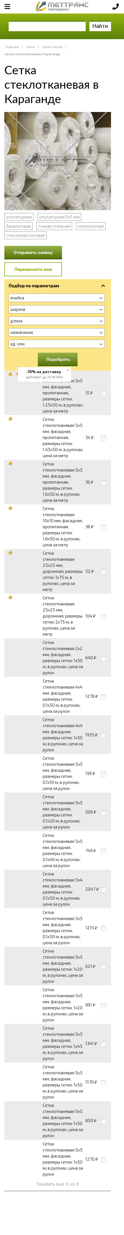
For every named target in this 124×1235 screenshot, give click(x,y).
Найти (100, 25)
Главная (12, 47)
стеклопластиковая (25, 235)
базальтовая (18, 226)
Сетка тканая (52, 47)
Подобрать (58, 359)
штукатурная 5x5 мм (59, 216)
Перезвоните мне (33, 269)
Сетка (30, 47)
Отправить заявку (33, 252)
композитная (91, 226)
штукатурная (19, 216)
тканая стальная (54, 226)
